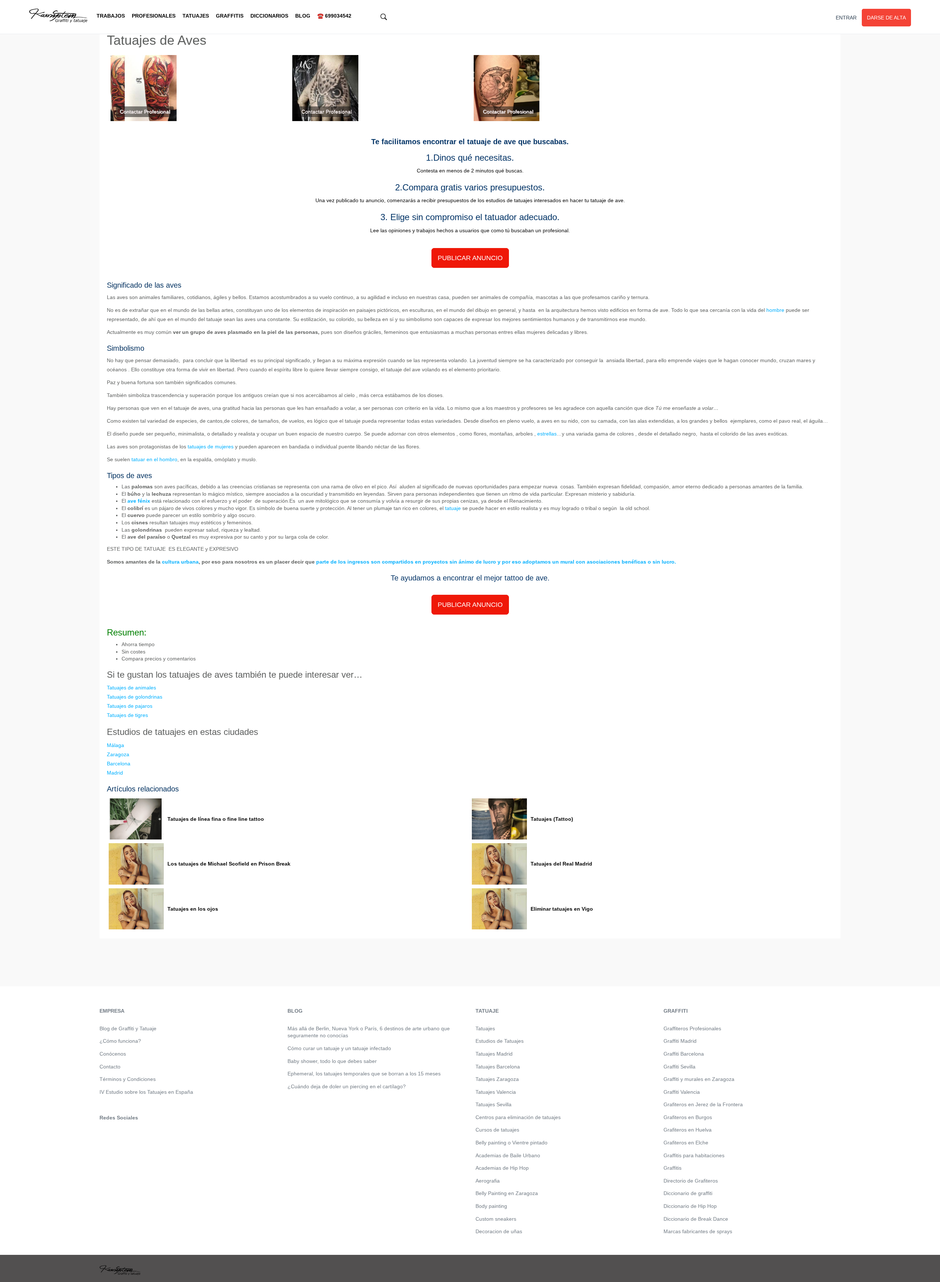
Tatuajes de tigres (127, 715)
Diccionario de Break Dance (696, 1219)
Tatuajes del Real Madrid (561, 864)
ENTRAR (846, 17)
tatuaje (453, 508)
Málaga (115, 745)
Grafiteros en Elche (686, 1143)
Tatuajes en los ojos (192, 909)
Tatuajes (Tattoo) (552, 819)
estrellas (547, 434)
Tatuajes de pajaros (129, 706)
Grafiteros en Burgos (688, 1117)
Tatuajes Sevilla (493, 1104)
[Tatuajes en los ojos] (136, 909)
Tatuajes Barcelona (498, 1067)
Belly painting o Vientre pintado (511, 1143)
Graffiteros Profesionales (692, 1028)
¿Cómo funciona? (120, 1041)
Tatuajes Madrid (494, 1054)
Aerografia (488, 1181)
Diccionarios (269, 16)
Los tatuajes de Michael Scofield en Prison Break (228, 864)
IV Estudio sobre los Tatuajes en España (146, 1092)
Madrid (115, 773)
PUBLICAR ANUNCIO (470, 258)
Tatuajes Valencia (496, 1092)
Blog (302, 16)
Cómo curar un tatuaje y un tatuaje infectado (339, 1048)
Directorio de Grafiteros (691, 1181)
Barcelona (118, 763)
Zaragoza (118, 754)
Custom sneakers (496, 1219)
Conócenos (113, 1054)
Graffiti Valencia (682, 1092)
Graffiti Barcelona (684, 1054)
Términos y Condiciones (128, 1079)
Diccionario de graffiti (688, 1193)
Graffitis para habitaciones (694, 1155)
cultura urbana (180, 562)
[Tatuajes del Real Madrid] (499, 864)
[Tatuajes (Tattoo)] (499, 819)
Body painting (491, 1206)
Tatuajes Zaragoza (497, 1079)
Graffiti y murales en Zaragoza (699, 1079)
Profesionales (154, 16)
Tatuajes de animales (131, 688)
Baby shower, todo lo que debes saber (332, 1061)
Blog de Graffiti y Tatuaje (128, 1028)
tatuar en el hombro (154, 459)
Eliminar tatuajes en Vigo (562, 909)
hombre (775, 310)
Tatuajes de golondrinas (134, 697)
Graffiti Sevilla (679, 1067)
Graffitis (229, 16)
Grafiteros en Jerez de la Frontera (703, 1104)
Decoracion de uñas (499, 1231)
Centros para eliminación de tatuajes (518, 1117)
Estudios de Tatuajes (500, 1041)
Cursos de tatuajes (497, 1130)
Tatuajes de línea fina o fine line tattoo (215, 819)
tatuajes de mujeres (211, 446)
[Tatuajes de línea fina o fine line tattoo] (136, 819)
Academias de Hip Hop (502, 1168)
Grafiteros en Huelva (688, 1130)
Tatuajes (195, 16)
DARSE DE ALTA (886, 18)
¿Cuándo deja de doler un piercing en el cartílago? (347, 1086)
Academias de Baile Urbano (508, 1155)
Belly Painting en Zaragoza (507, 1193)
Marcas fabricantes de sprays (698, 1231)
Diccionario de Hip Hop (690, 1206)
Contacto (110, 1067)
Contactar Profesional (145, 111)
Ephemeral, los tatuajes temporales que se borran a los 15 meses (364, 1074)
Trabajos (111, 16)
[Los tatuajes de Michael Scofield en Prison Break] (136, 864)
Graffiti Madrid (680, 1041)
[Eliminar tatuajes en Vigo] (499, 909)
